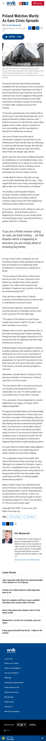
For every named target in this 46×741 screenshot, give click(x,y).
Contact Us (8, 707)
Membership (8, 697)
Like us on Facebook (11, 673)
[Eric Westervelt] (7, 536)
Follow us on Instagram (12, 668)
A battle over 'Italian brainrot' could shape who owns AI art (21, 591)
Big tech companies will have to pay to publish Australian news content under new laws (21, 601)
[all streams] (43, 738)
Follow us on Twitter (11, 663)
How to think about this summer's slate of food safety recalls (21, 611)
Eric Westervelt (15, 25)
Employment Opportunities (13, 682)
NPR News (30, 517)
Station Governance (11, 692)
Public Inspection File (11, 687)
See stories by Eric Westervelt (27, 559)
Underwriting (9, 702)
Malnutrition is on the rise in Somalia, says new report (21, 621)
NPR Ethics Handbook (12, 711)
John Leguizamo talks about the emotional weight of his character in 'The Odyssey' (22, 581)
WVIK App (7, 678)
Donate (39, 3)
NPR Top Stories (15, 517)
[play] (3, 738)
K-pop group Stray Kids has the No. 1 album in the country (22, 631)
